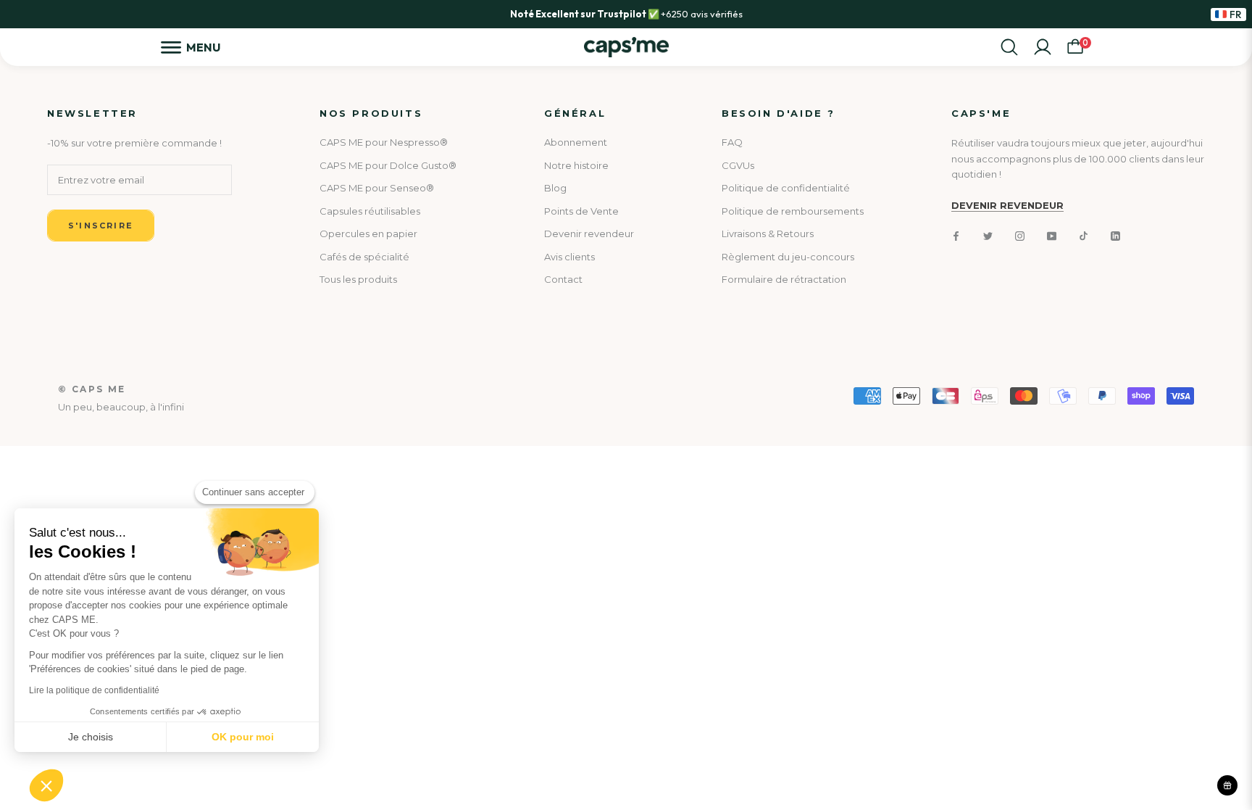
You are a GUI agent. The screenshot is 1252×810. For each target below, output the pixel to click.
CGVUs (738, 165)
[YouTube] (1051, 235)
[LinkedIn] (1115, 235)
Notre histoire (576, 165)
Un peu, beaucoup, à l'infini (121, 407)
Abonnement (575, 142)
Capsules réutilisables (370, 211)
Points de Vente (581, 211)
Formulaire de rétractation (784, 279)
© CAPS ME (92, 389)
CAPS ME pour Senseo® (377, 188)
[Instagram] (1019, 235)
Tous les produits (358, 279)
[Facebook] (956, 235)
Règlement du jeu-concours (788, 257)
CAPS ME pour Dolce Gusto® (388, 165)
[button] (46, 785)
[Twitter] (988, 235)
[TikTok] (1083, 235)
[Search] (1009, 47)
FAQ (732, 142)
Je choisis (90, 737)
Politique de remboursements (793, 211)
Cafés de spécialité (364, 257)
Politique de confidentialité (786, 188)
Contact (563, 279)
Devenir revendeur (589, 233)
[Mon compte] (1042, 47)
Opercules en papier (368, 233)
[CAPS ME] (626, 47)
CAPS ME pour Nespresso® (384, 142)
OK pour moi (243, 737)
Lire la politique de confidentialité (94, 690)
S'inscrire (100, 225)
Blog (555, 188)
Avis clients (569, 257)
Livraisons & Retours (768, 233)
